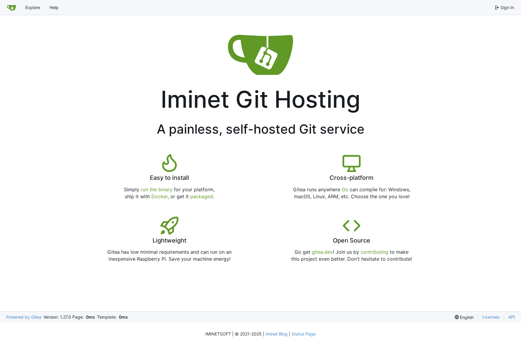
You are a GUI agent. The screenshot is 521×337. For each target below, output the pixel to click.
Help (53, 7)
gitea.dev (322, 252)
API (511, 317)
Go (345, 189)
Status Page (304, 333)
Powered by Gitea (23, 317)
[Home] (11, 7)
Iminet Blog (277, 333)
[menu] (464, 317)
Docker (159, 196)
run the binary (156, 189)
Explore (32, 7)
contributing (374, 252)
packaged (201, 196)
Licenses (491, 317)
